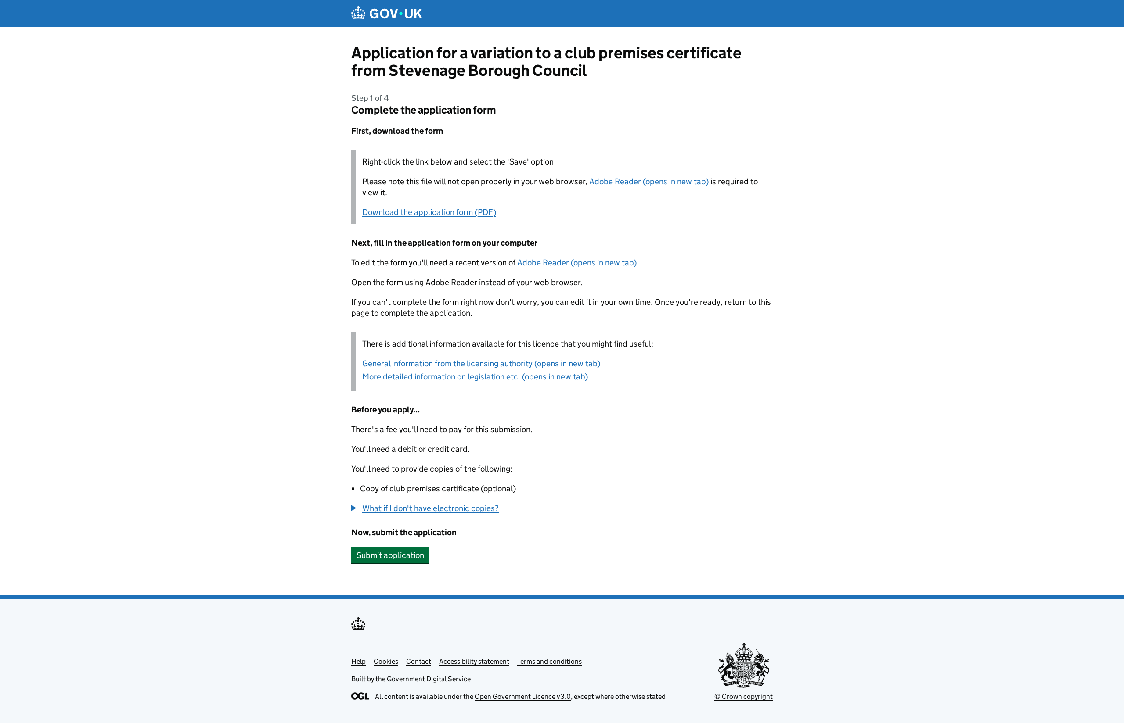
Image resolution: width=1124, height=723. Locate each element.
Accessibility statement (474, 661)
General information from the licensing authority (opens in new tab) (481, 363)
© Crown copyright (743, 696)
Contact (418, 661)
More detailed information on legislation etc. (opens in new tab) (475, 377)
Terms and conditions (549, 661)
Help (358, 661)
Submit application (390, 555)
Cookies (386, 661)
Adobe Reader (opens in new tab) (649, 181)
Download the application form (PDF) (429, 212)
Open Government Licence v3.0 (523, 696)
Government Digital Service (429, 679)
